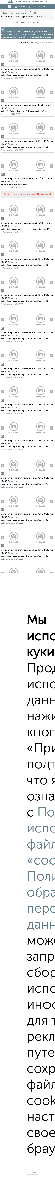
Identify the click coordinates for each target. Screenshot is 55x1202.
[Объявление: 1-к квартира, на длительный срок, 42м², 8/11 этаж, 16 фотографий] (14, 176)
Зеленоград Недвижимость (12, 11)
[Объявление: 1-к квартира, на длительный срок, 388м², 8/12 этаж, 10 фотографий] (14, 66)
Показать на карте (29, 23)
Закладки (23, 7)
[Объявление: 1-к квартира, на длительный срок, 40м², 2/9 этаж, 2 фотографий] (14, 102)
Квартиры (29, 11)
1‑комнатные (8, 13)
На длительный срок (23, 13)
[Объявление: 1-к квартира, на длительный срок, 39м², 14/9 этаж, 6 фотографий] (14, 220)
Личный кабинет (39, 7)
